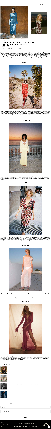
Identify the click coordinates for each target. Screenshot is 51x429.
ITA (27, 414)
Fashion (3, 40)
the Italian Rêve (19, 426)
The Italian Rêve (42, 3)
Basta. (38, 426)
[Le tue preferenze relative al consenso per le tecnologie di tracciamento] (49, 427)
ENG (2, 414)
